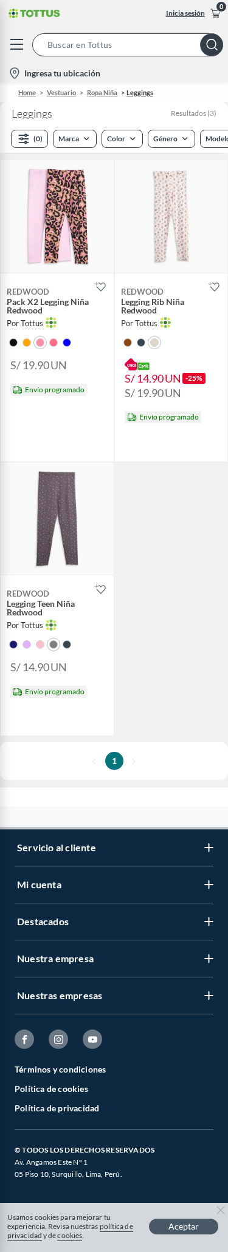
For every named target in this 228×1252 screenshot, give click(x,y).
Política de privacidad (57, 1108)
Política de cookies (51, 1088)
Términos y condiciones (60, 1069)
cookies (69, 1235)
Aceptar (183, 1226)
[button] (130, 44)
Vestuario (61, 92)
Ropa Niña (102, 92)
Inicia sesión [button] (185, 13)
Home (27, 92)
